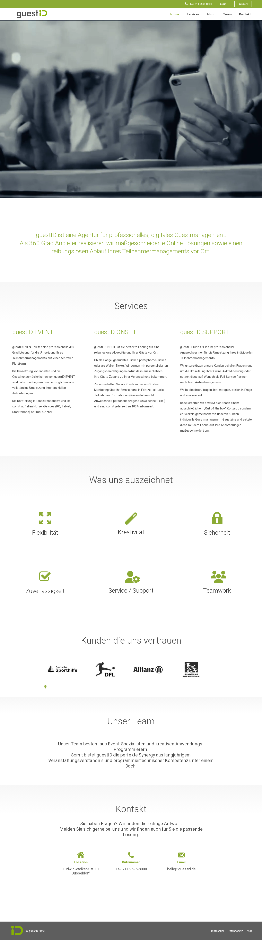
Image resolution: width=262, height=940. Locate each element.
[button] (45, 687)
